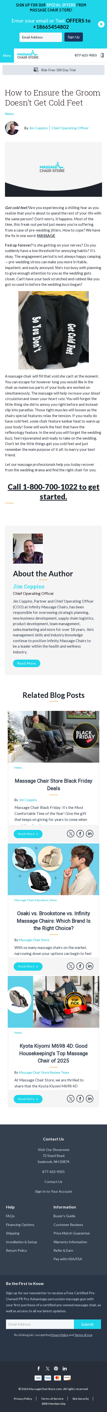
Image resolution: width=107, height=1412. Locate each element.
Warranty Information (70, 1242)
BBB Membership (53, 1403)
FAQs (10, 1216)
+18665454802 (51, 27)
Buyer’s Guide (64, 1216)
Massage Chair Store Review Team (44, 1072)
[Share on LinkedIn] (89, 833)
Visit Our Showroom (53, 1149)
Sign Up (74, 37)
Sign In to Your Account (53, 1191)
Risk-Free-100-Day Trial (58, 70)
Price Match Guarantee (72, 1233)
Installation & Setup (21, 1242)
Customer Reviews (68, 1224)
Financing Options (20, 1224)
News (9, 114)
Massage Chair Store (34, 940)
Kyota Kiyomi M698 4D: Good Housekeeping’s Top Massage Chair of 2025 (53, 1053)
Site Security (80, 1398)
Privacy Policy (59, 1335)
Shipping (12, 1233)
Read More (26, 663)
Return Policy (16, 1250)
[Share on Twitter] (70, 833)
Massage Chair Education (31, 900)
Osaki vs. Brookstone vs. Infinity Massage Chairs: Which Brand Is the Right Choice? (54, 920)
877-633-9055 (86, 55)
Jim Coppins (59, 128)
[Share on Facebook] (80, 833)
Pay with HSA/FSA (68, 1259)
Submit (87, 1324)
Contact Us (53, 1181)
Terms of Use (83, 1335)
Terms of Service (52, 1398)
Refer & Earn (63, 1250)
